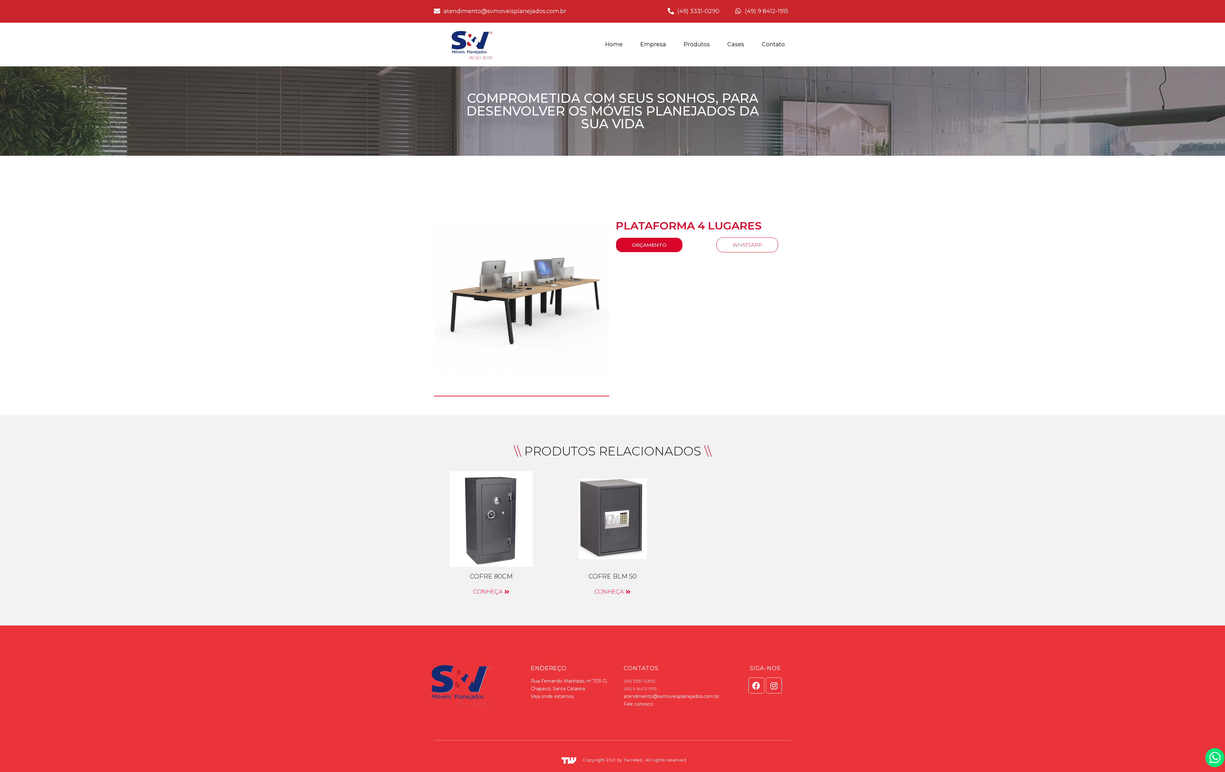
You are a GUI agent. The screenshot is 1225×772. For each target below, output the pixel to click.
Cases (735, 44)
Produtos (697, 44)
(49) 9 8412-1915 (640, 689)
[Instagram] (774, 685)
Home (614, 44)
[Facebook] (756, 685)
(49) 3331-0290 (639, 681)
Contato (773, 44)
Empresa (653, 44)
